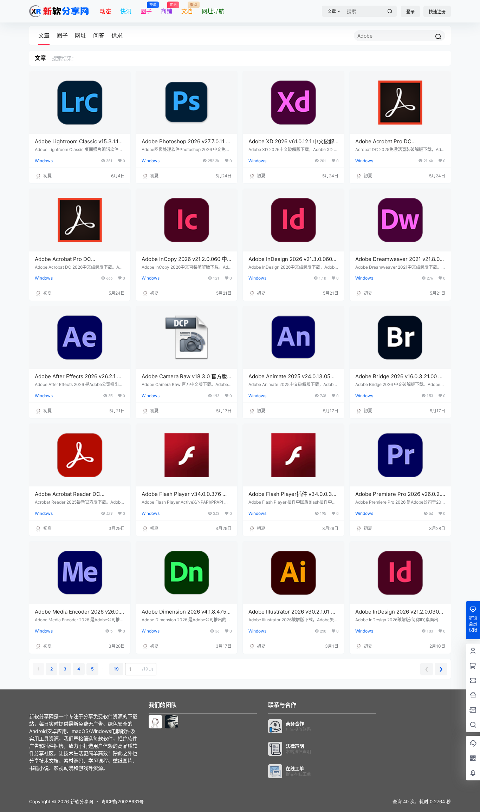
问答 (98, 35)
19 (116, 669)
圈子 (62, 35)
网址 (80, 35)
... (103, 667)
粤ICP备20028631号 (122, 801)
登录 (410, 11)
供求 (117, 35)
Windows (44, 160)
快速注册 (437, 11)
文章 (44, 35)
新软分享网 (81, 801)
